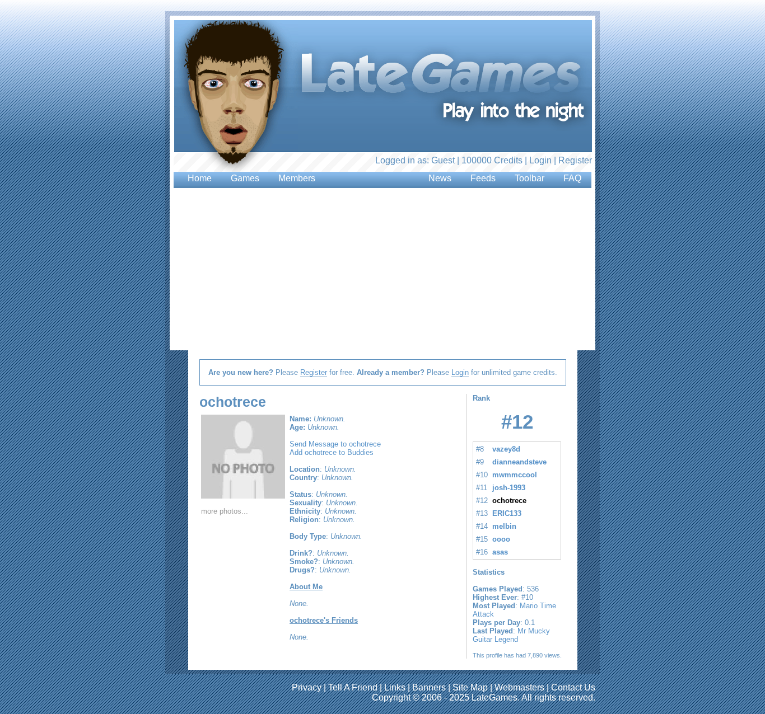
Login (540, 160)
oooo (501, 539)
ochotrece (509, 500)
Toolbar (529, 178)
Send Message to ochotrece (335, 444)
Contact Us (573, 687)
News (439, 178)
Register (575, 160)
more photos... (224, 511)
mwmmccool (514, 475)
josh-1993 (508, 487)
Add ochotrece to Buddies (332, 452)
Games (245, 178)
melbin (504, 526)
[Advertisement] (296, 266)
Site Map (470, 687)
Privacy (306, 687)
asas (500, 552)
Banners (429, 687)
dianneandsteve (519, 462)
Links (394, 687)
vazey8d (506, 449)
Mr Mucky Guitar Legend (511, 635)
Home (200, 178)
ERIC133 (506, 513)
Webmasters (519, 687)
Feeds (483, 178)
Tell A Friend (352, 687)
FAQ (572, 178)
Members (296, 178)
